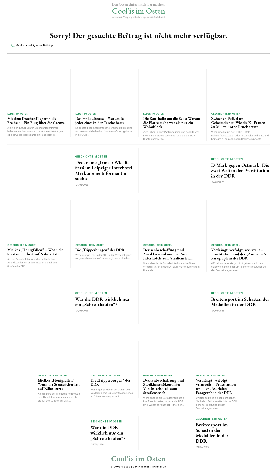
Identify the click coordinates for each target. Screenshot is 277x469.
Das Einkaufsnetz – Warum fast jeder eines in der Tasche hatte (101, 120)
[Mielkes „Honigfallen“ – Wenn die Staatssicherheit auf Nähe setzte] (36, 220)
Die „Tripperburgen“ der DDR (99, 249)
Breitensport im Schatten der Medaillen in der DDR (240, 302)
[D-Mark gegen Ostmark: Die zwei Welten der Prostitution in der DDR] (174, 170)
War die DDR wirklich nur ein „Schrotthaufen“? (102, 302)
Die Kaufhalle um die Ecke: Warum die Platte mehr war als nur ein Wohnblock (171, 122)
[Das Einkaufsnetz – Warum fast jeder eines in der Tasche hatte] (104, 89)
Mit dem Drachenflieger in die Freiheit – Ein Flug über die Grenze (35, 120)
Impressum (159, 467)
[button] (32, 45)
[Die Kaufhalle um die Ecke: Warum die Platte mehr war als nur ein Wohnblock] (172, 89)
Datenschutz (141, 467)
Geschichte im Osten (226, 113)
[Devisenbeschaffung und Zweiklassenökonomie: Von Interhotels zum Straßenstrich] (172, 220)
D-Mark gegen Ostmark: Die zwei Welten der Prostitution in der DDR (240, 170)
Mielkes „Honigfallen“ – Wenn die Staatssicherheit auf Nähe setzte (35, 251)
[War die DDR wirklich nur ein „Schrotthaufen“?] (38, 302)
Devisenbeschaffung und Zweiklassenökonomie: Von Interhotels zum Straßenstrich (168, 254)
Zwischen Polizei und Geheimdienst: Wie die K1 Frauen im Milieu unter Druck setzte (238, 122)
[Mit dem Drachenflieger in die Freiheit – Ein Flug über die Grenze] (36, 89)
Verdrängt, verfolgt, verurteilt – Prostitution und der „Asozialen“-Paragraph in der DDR (238, 254)
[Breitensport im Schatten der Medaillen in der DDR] (174, 302)
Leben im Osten (17, 113)
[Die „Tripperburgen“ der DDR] (104, 220)
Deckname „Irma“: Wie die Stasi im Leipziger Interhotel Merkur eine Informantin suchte (103, 170)
